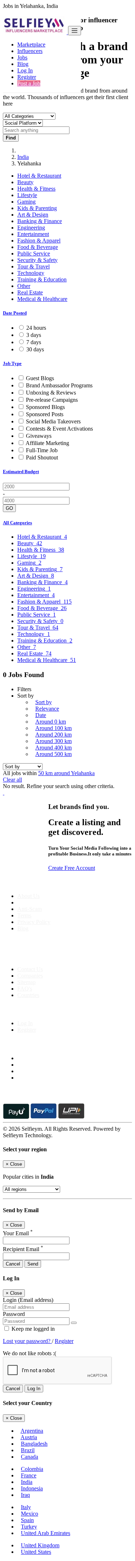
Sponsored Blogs (45, 407)
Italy (26, 1507)
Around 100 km (53, 728)
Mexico (29, 1514)
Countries (28, 995)
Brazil (28, 1450)
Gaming (26, 202)
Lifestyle (27, 195)
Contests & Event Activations (59, 429)
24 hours (36, 328)
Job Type (12, 363)
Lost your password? (27, 1341)
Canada (29, 1457)
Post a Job (28, 83)
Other (23, 286)
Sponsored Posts (44, 414)
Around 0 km (50, 722)
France (28, 1475)
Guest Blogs (40, 378)
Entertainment (33, 234)
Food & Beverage (37, 247)
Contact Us (30, 969)
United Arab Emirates (45, 1533)
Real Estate (30, 292)
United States (36, 1552)
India (23, 157)
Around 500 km (53, 754)
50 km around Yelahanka (66, 773)
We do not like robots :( (29, 1353)
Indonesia (32, 1488)
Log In (25, 70)
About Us (28, 896)
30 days (35, 349)
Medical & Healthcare (42, 299)
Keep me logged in (32, 1329)
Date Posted (15, 313)
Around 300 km (53, 741)
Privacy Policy (33, 922)
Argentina (32, 1431)
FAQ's (24, 989)
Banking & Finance (39, 221)
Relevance (47, 709)
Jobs (22, 57)
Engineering (31, 227)
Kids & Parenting (37, 208)
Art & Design (32, 215)
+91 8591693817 (57, 957)
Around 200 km (53, 734)
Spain (27, 1520)
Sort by (43, 702)
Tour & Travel (33, 266)
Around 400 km (53, 747)
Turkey (29, 1527)
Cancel (13, 1264)
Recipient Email (23, 1249)
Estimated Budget (21, 471)
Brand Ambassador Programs (59, 385)
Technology (30, 273)
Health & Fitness (36, 189)
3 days (33, 335)
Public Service (33, 253)
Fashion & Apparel (38, 240)
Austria (29, 1437)
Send (32, 1264)
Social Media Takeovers (53, 421)
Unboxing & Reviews (51, 393)
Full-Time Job (42, 450)
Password (14, 1314)
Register (26, 77)
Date (40, 715)
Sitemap (26, 982)
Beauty (25, 182)
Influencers (29, 51)
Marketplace (31, 44)
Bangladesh (34, 1444)
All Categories (17, 522)
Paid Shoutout (42, 457)
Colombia (32, 1469)
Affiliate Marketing (47, 443)
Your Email (18, 1233)
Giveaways (38, 436)
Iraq (25, 1495)
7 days (33, 342)
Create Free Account (71, 868)
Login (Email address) (28, 1300)
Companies (30, 976)
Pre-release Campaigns (52, 400)
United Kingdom (40, 1545)
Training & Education (42, 279)
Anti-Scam (29, 909)
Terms (24, 915)
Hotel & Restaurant (39, 176)
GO (9, 508)
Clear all (12, 780)
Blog (22, 64)
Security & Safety (37, 260)
